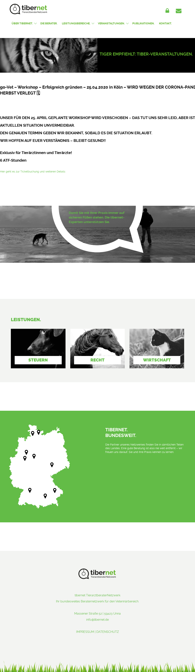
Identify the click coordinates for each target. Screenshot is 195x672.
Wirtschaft (157, 360)
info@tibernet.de (97, 619)
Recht (97, 360)
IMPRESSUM (85, 632)
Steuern (38, 360)
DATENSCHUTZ (107, 632)
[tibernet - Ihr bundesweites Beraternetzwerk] (49, 9)
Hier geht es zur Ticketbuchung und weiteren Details (32, 171)
